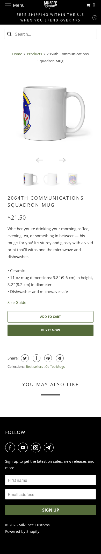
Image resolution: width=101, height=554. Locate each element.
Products (34, 53)
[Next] (62, 159)
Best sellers (35, 366)
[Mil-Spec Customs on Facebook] (11, 447)
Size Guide (17, 302)
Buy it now (50, 330)
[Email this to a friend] (59, 358)
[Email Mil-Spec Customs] (50, 447)
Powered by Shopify (22, 531)
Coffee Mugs (55, 366)
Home (17, 53)
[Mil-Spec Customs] (50, 5)
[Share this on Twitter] (24, 358)
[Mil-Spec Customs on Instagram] (37, 447)
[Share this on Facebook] (35, 358)
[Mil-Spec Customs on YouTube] (24, 447)
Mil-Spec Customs (34, 524)
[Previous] (39, 159)
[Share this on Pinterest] (47, 358)
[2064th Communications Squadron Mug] (50, 111)
